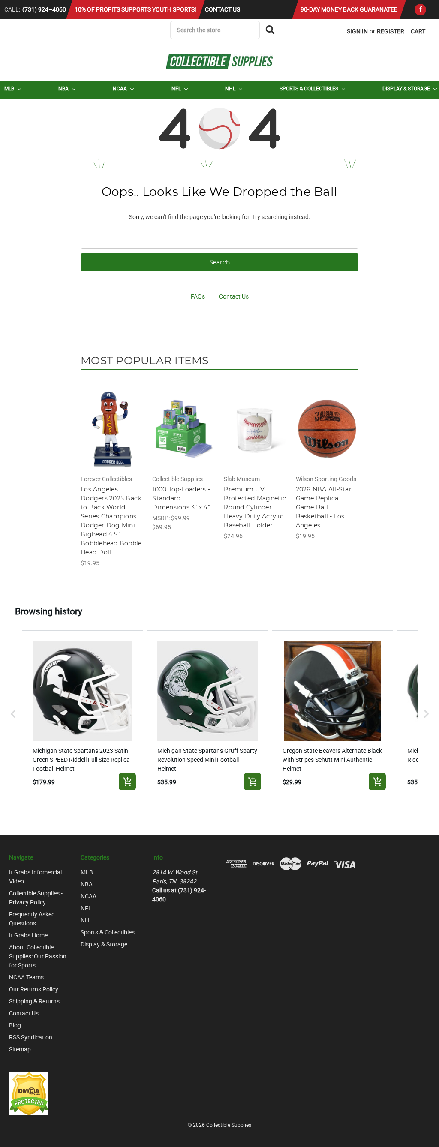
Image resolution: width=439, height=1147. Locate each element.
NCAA (120, 89)
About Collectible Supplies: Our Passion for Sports (37, 956)
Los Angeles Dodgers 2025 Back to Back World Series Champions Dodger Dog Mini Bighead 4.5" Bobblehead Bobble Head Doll (111, 520)
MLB (9, 89)
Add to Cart (112, 436)
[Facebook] (420, 9)
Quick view (111, 421)
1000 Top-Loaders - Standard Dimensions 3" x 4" (181, 498)
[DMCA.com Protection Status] (28, 1093)
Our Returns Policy (33, 989)
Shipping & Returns (34, 1001)
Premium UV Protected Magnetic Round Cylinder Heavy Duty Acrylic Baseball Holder (255, 507)
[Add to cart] (127, 781)
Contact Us (222, 9)
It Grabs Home (28, 935)
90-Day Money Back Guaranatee (349, 9)
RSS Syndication (30, 1037)
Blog (15, 1025)
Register (390, 31)
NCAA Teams (26, 977)
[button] (13, 714)
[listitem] (83, 713)
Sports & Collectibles (310, 89)
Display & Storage (406, 89)
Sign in (357, 31)
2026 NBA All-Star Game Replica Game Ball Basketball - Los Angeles (324, 507)
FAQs (198, 296)
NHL (231, 89)
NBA (64, 89)
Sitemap (20, 1049)
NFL (176, 89)
